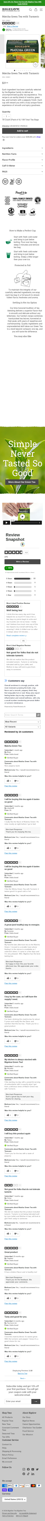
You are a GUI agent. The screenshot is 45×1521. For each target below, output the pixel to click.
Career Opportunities (31, 1424)
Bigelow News (28, 1421)
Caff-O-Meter (8, 165)
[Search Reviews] (38, 715)
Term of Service (8, 1516)
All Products (7, 1417)
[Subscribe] (35, 1401)
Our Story (26, 1417)
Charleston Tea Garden (32, 1428)
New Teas (6, 1424)
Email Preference (9, 1458)
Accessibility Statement (27, 1513)
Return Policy (7, 1455)
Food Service (28, 1431)
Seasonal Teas (8, 1433)
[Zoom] (35, 64)
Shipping (5, 126)
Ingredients (7, 148)
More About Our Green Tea (21, 482)
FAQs (4, 1448)
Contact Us (7, 1444)
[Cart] (36, 9)
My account (7, 1462)
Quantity (6, 111)
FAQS (4, 171)
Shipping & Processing (11, 1451)
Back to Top (22, 1373)
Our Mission (27, 1434)
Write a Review (12, 26)
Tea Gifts (6, 1437)
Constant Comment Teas (10, 1429)
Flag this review (10, 786)
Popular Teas (7, 1421)
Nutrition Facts (9, 154)
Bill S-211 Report (22, 1516)
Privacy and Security (9, 1513)
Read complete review (15, 636)
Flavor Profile (8, 160)
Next (23, 1378)
